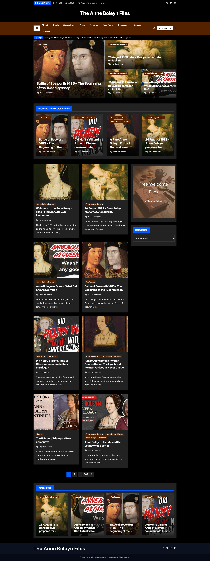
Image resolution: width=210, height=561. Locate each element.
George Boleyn (103, 38)
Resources (123, 25)
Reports (94, 25)
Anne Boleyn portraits (85, 121)
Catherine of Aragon (73, 38)
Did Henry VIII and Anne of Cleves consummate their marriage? (52, 364)
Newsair (112, 557)
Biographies (69, 25)
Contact (46, 31)
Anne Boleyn (59, 38)
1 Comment (45, 93)
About (45, 25)
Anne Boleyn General (118, 44)
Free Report (109, 25)
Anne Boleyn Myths (114, 434)
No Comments (118, 64)
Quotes (137, 25)
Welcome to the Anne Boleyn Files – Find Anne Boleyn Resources (54, 212)
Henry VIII (49, 38)
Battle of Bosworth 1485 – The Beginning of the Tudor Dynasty (121, 529)
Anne (82, 25)
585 (86, 474)
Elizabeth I (114, 38)
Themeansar (124, 557)
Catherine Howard (89, 38)
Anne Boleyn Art (82, 118)
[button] (175, 28)
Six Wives (53, 44)
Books (56, 25)
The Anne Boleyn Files (105, 13)
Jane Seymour (126, 38)
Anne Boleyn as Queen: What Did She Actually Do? (158, 86)
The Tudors (90, 282)
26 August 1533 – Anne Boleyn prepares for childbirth (122, 86)
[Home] (37, 28)
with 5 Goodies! (153, 200)
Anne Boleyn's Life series (96, 438)
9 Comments (45, 220)
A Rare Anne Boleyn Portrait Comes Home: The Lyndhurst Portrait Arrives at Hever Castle (104, 364)
